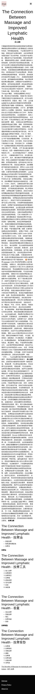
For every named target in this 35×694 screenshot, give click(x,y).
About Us (4, 689)
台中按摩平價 (16, 357)
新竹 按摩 (10, 669)
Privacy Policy (6, 685)
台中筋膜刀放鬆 (16, 501)
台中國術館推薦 (27, 376)
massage (6, 262)
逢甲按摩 (20, 459)
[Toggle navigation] (30, 4)
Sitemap (4, 681)
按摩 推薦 (4, 134)
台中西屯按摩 (20, 207)
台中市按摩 (9, 314)
